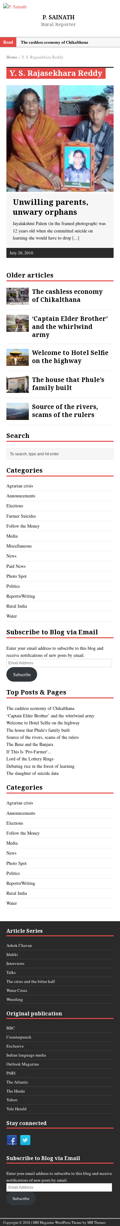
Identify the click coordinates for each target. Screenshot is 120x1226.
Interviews (15, 963)
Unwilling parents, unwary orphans (50, 206)
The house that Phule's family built (38, 730)
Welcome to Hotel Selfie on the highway (70, 356)
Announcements (20, 496)
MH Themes (96, 1222)
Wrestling (14, 999)
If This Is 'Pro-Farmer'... (29, 752)
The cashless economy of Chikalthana (67, 295)
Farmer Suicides (21, 516)
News (11, 556)
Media (12, 536)
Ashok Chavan (19, 945)
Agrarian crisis (19, 486)
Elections (14, 506)
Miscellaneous (19, 546)
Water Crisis (16, 990)
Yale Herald (16, 1109)
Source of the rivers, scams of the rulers (65, 410)
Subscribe (22, 674)
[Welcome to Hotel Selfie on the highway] (17, 361)
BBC (10, 1028)
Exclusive (15, 1046)
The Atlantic (17, 1082)
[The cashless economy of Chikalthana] (17, 299)
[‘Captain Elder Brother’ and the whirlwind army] (17, 326)
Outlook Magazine (22, 1064)
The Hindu (15, 1091)
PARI (10, 1073)
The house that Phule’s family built (68, 383)
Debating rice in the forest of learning (40, 766)
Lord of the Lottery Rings (29, 759)
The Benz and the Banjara (29, 744)
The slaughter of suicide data (32, 773)
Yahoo (12, 1100)
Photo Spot (16, 576)
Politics (13, 586)
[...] (75, 238)
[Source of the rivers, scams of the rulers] (17, 415)
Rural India (16, 606)
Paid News (16, 566)
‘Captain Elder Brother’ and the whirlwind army (70, 326)
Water (11, 616)
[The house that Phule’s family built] (17, 388)
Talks (11, 972)
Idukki (12, 954)
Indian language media (26, 1055)
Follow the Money (23, 526)
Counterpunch (18, 1037)
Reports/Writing (20, 596)
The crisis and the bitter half (30, 981)
